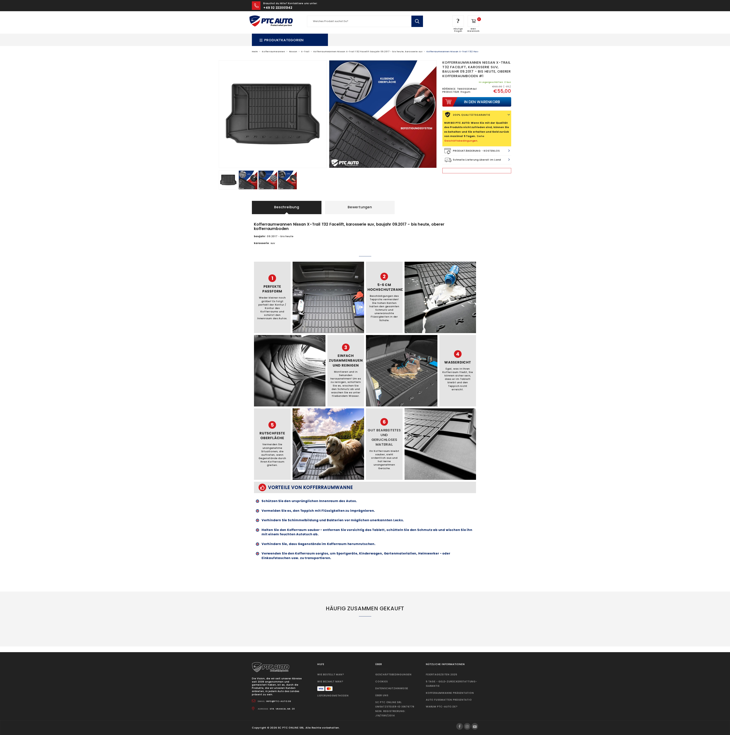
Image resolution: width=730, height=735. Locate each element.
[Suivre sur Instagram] (467, 726)
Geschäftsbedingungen (460, 141)
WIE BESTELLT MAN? (330, 674)
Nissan (293, 51)
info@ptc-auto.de (278, 701)
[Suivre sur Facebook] (459, 726)
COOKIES (381, 681)
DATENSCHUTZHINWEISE (391, 688)
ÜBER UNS (381, 695)
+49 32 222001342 (277, 8)
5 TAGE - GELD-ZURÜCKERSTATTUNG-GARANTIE (451, 684)
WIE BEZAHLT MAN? (330, 681)
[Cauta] (417, 21)
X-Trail (305, 51)
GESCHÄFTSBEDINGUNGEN (393, 674)
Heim (255, 51)
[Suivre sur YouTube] (474, 726)
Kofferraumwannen (273, 51)
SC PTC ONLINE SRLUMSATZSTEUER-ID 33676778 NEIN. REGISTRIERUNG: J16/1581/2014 (394, 708)
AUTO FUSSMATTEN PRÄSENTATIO (449, 700)
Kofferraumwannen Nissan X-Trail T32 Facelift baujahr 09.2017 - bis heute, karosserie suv (368, 51)
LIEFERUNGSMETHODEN (332, 695)
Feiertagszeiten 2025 (441, 674)
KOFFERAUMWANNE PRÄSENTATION (450, 693)
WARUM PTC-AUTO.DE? (441, 706)
